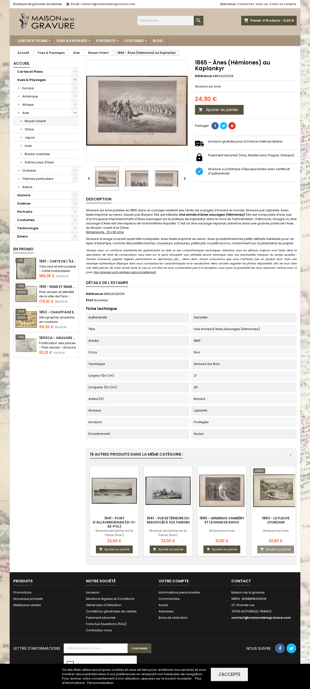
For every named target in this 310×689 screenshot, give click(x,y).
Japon (30, 137)
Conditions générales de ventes (111, 611)
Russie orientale (37, 154)
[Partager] (215, 125)
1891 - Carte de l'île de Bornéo (58, 261)
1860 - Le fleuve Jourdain (275, 520)
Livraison (93, 592)
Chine (29, 129)
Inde (28, 145)
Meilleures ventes (27, 605)
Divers (22, 236)
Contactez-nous (99, 630)
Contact (241, 581)
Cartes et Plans (32, 40)
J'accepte (229, 674)
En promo (23, 249)
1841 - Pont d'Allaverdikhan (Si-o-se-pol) (114, 522)
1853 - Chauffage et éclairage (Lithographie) (58, 312)
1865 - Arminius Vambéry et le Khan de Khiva (222, 520)
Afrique (28, 104)
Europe (28, 88)
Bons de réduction (173, 617)
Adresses (166, 611)
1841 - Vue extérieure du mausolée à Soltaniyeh (168, 520)
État (89, 300)
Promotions (22, 592)
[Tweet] (223, 125)
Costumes (134, 40)
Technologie (27, 228)
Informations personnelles (179, 592)
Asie (25, 113)
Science (23, 203)
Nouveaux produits (28, 598)
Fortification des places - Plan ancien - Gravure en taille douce (57, 347)
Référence (203, 76)
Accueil (21, 63)
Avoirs (163, 605)
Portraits (106, 40)
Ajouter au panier (219, 109)
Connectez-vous (250, 4)
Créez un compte (282, 4)
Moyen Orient (35, 121)
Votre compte (174, 581)
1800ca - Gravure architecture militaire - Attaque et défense (58, 338)
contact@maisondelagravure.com (108, 4)
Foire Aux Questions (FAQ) (106, 624)
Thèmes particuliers (38, 178)
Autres (27, 187)
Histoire (23, 195)
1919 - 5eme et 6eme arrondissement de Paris (58, 287)
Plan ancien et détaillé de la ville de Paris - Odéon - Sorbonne (56, 296)
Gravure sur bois (222, 530)
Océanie (29, 170)
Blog (158, 40)
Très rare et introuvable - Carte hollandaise (57, 268)
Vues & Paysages (71, 40)
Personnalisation (100, 683)
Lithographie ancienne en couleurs (57, 319)
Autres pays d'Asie (39, 162)
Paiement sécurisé (101, 617)
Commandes (169, 598)
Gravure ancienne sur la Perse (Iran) (114, 532)
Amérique (30, 96)
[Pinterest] (232, 125)
